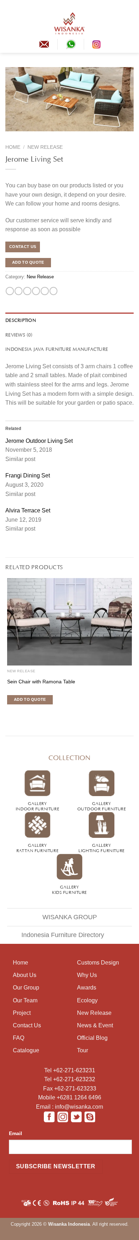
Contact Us (27, 1025)
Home (12, 147)
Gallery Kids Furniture (69, 889)
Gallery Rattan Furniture (37, 847)
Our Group (26, 988)
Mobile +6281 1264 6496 (69, 1097)
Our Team (25, 1000)
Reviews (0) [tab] (18, 334)
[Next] (24, 136)
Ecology (87, 1000)
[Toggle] (10, 932)
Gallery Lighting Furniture (101, 847)
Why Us (87, 975)
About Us (24, 975)
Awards (86, 988)
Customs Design (98, 963)
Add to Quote (28, 262)
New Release (45, 147)
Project (22, 1013)
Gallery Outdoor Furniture (101, 805)
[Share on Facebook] (18, 291)
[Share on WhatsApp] (10, 291)
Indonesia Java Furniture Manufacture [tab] (56, 349)
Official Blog (92, 1038)
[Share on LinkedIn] (53, 291)
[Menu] (9, 23)
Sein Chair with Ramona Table (41, 681)
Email (15, 1133)
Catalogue (26, 1050)
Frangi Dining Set (27, 475)
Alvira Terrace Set (27, 510)
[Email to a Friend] (36, 291)
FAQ (18, 1038)
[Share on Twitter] (27, 291)
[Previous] (10, 136)
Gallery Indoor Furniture (37, 805)
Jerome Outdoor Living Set (39, 441)
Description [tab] (20, 320)
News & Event (95, 1025)
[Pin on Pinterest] (44, 291)
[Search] (131, 23)
